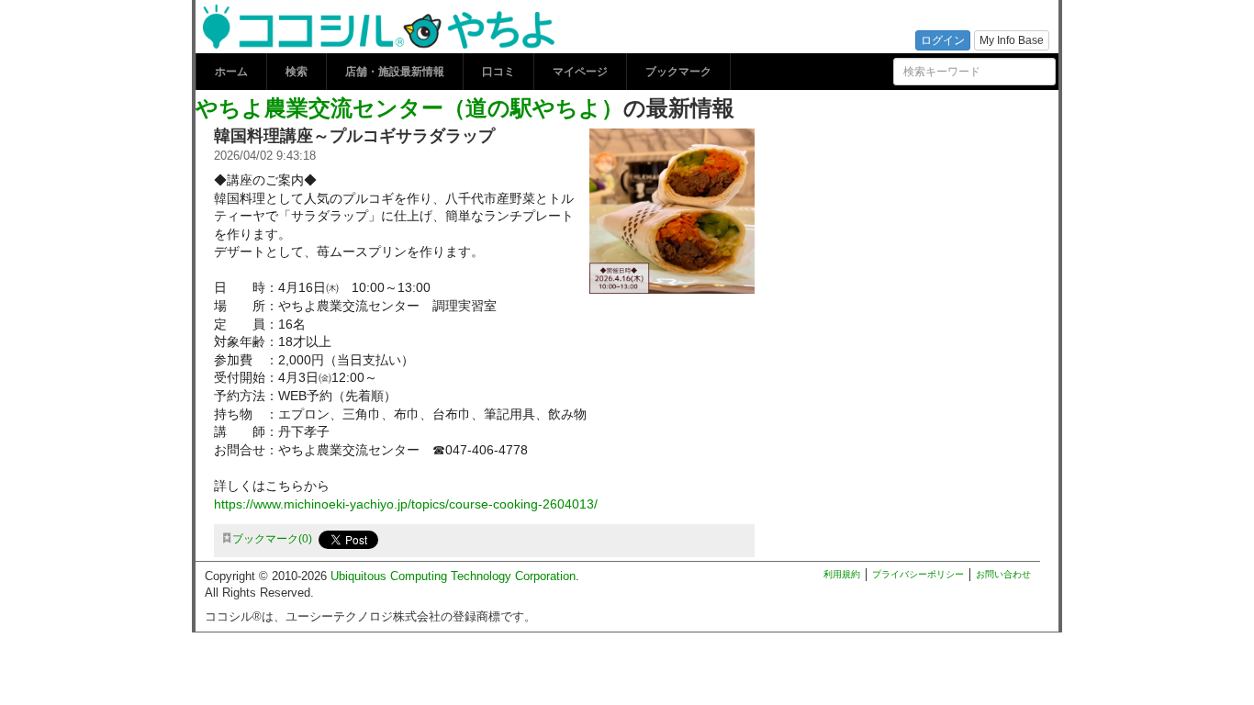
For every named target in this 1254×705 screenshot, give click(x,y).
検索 (297, 71)
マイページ (580, 71)
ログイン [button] (943, 40)
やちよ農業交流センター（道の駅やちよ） (409, 106)
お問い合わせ (1003, 574)
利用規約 (841, 574)
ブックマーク (678, 71)
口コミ (498, 71)
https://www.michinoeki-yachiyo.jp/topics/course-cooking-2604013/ (406, 504)
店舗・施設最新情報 (394, 71)
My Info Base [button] (1012, 40)
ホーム (231, 71)
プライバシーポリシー (918, 574)
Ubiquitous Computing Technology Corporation (453, 576)
